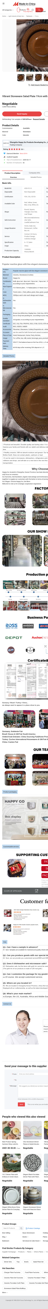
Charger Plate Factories (12, 1272)
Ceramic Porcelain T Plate (36, 1278)
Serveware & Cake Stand (31, 1241)
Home (4, 16)
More (4, 1292)
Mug (4, 1237)
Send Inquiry (22, 114)
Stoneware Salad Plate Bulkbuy (15, 1288)
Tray (18, 1262)
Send (21, 1104)
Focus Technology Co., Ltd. (28, 1300)
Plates (37, 16)
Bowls (25, 1237)
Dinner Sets (8, 1262)
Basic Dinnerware (29, 1233)
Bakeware (5, 1241)
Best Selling (6, 1233)
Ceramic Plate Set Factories (13, 1278)
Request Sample (39, 119)
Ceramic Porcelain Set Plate (38, 1283)
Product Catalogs (33, 1228)
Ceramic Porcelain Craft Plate (14, 1283)
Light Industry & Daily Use (16, 16)
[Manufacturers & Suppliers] (24, 4)
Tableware (29, 16)
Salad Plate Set (38, 1262)
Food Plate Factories (32, 1272)
